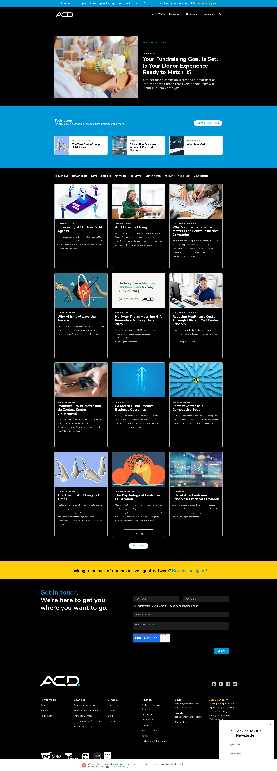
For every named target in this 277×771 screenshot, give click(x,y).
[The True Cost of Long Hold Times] (62, 145)
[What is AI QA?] (177, 145)
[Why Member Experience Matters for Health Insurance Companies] (196, 201)
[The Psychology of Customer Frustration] (138, 469)
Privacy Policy (122, 766)
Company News (61, 176)
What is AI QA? (196, 144)
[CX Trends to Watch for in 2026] (196, 663)
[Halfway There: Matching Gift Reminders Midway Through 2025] (138, 290)
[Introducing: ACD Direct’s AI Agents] (81, 201)
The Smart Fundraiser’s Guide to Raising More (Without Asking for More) (136, 693)
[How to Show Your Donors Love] (138, 558)
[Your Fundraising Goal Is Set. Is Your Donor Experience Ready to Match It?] (96, 67)
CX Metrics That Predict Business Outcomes (134, 408)
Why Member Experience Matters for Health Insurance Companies (195, 231)
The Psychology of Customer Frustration (138, 497)
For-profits (120, 176)
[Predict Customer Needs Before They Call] (81, 558)
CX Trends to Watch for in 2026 (193, 691)
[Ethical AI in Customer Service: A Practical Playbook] (119, 145)
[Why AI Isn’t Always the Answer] (81, 290)
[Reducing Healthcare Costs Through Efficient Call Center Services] (196, 290)
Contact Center (81, 141)
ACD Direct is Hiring (131, 227)
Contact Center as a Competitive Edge (187, 408)
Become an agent (204, 3)
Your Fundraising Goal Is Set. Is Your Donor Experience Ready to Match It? (180, 65)
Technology (136, 141)
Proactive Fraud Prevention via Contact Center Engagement (79, 410)
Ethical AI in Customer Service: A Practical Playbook (142, 147)
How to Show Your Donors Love (136, 586)
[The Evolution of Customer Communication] (81, 663)
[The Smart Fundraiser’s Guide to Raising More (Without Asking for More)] (138, 663)
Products (170, 176)
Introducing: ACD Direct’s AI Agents (79, 229)
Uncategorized (201, 176)
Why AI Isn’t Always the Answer (76, 318)
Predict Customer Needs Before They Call (76, 586)
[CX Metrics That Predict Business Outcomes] (138, 379)
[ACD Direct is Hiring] (138, 201)
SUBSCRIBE (246, 762)
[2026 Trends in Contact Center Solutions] (196, 558)
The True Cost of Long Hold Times (86, 146)
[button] (180, 14)
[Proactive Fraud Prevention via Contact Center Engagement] (81, 379)
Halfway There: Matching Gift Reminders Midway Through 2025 (138, 320)
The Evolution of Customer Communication (78, 691)
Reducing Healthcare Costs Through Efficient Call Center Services (195, 320)
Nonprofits (149, 54)
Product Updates (152, 176)
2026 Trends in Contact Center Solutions (190, 586)
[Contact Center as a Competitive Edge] (196, 379)
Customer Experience (101, 176)
